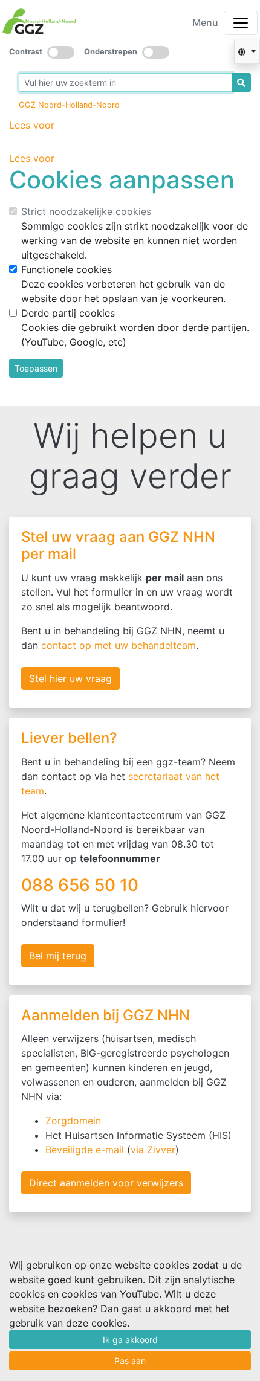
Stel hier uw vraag (70, 678)
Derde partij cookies (68, 313)
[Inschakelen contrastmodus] (60, 52)
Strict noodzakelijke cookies (86, 211)
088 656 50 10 (82, 885)
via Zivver (153, 1150)
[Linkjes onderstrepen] (155, 52)
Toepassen (36, 368)
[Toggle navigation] (241, 23)
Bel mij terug (57, 956)
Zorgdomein (73, 1121)
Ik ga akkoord (130, 1339)
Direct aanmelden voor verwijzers (106, 1183)
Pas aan (130, 1361)
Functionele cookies (66, 269)
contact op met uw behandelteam (118, 645)
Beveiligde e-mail (84, 1150)
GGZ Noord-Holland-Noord (69, 104)
